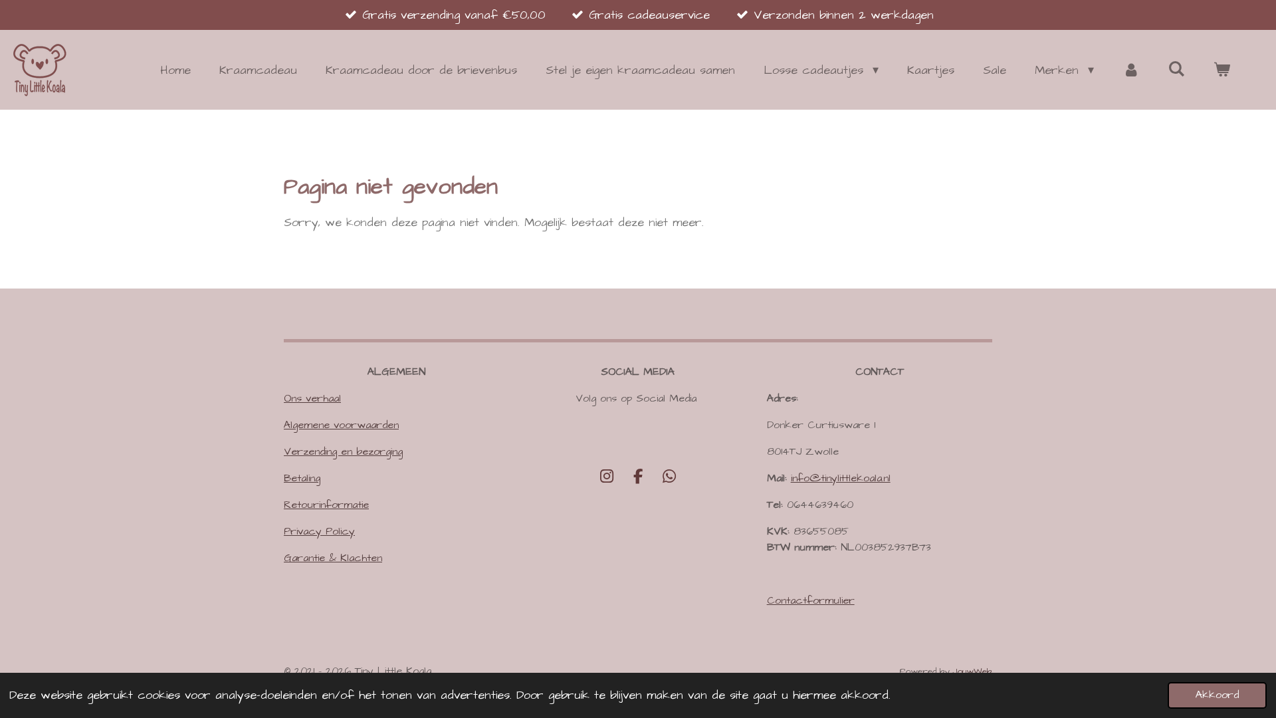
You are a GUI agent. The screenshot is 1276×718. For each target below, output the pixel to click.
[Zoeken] (1176, 69)
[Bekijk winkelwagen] (1221, 70)
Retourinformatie (326, 504)
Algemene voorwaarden (341, 425)
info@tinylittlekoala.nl (841, 478)
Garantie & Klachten (333, 557)
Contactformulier (811, 600)
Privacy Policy (319, 531)
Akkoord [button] (1217, 695)
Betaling (302, 478)
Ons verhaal (312, 398)
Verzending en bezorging (343, 451)
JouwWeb (972, 671)
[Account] (1130, 70)
